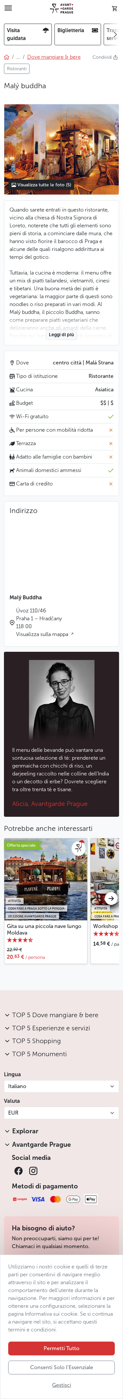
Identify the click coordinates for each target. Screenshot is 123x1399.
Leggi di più (61, 335)
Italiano (17, 1086)
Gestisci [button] (61, 1385)
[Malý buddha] (61, 149)
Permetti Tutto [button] (61, 1348)
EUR (13, 1113)
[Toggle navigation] (8, 8)
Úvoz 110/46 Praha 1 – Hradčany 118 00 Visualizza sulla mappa (43, 622)
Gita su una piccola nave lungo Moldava (44, 929)
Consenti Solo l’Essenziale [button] (61, 1367)
